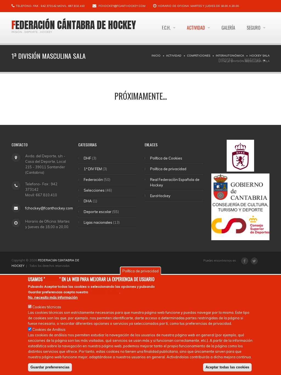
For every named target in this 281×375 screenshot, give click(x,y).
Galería (228, 27)
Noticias (253, 60)
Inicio (156, 55)
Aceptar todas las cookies (227, 367)
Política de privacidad (168, 169)
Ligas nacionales (98, 222)
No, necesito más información (53, 297)
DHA (88, 201)
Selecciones (94, 190)
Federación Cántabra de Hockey (74, 25)
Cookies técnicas (46, 307)
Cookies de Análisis (49, 329)
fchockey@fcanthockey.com (122, 6)
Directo (225, 60)
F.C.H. (167, 27)
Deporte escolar (97, 211)
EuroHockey (160, 196)
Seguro (254, 27)
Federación (93, 179)
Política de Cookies (166, 158)
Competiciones (198, 55)
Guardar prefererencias (49, 367)
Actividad (196, 27)
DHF (87, 158)
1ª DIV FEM (93, 169)
